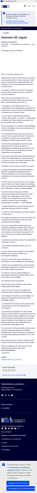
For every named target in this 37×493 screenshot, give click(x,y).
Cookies (4, 442)
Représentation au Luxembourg (11, 359)
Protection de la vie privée (9, 446)
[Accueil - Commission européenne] (5, 6)
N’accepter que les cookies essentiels (21, 488)
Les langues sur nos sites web (11, 439)
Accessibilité (5, 408)
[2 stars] (5, 370)
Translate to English (12, 21)
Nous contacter (6, 432)
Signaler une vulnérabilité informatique (13, 435)
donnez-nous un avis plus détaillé (15, 375)
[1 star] (3, 370)
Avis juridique (5, 450)
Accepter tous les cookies (17, 483)
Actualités (6, 33)
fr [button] (25, 6)
